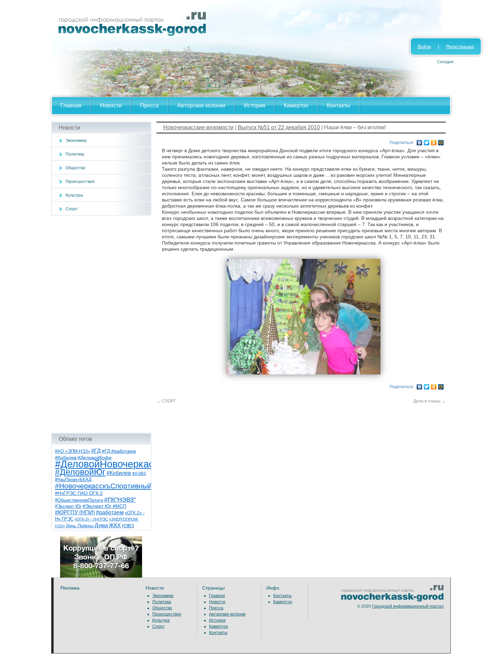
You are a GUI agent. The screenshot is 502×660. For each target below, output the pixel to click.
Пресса (149, 105)
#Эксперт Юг (68, 506)
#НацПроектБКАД (73, 479)
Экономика (76, 140)
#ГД (96, 451)
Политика (75, 154)
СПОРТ (166, 401)
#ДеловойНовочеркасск (109, 464)
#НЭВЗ (139, 473)
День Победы (80, 526)
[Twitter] (426, 141)
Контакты (338, 105)
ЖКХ (115, 525)
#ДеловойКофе (95, 457)
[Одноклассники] (433, 141)
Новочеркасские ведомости (198, 127)
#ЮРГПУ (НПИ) (75, 512)
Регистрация (460, 46)
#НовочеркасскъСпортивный (103, 486)
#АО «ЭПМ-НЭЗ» (72, 451)
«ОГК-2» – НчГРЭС (91, 519)
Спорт (72, 209)
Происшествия (80, 181)
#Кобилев (119, 473)
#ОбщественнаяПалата (79, 500)
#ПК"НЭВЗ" (120, 499)
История (254, 105)
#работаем (110, 512)
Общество (75, 168)
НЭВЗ (128, 525)
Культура (74, 195)
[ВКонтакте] (419, 141)
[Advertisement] (101, 324)
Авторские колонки (201, 105)
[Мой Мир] (441, 141)
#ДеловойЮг (80, 472)
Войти (424, 46)
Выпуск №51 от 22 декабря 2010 (279, 127)
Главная (71, 105)
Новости (111, 105)
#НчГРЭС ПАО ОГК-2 (79, 493)
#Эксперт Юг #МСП (104, 506)
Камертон (296, 105)
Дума (101, 525)
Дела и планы (430, 401)
